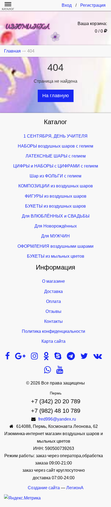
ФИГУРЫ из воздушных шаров (55, 196)
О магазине (53, 281)
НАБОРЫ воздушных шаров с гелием (55, 146)
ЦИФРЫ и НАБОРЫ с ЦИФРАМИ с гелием (55, 166)
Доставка (53, 291)
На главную (55, 95)
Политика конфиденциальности (53, 331)
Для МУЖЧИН (55, 236)
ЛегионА (75, 487)
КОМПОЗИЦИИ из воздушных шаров (55, 186)
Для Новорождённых (55, 226)
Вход (67, 5)
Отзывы (53, 311)
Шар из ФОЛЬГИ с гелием (55, 176)
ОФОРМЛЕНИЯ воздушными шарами (55, 246)
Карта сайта (53, 341)
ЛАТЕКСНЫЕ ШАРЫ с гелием (56, 156)
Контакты (53, 321)
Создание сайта (44, 487)
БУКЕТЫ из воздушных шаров (55, 206)
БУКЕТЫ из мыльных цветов (55, 256)
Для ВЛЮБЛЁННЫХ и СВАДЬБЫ (55, 216)
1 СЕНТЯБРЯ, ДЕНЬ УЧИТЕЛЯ (55, 136)
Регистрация (93, 5)
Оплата (53, 301)
